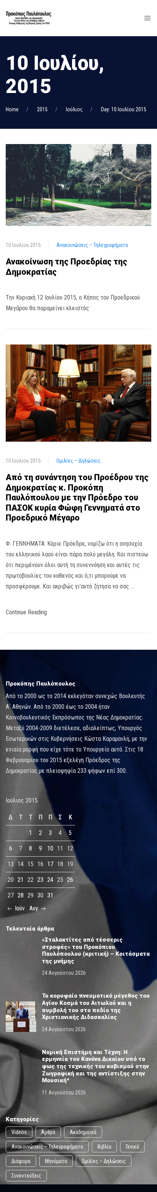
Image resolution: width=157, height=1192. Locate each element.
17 (50, 864)
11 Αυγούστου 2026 (64, 1092)
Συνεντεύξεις (26, 1176)
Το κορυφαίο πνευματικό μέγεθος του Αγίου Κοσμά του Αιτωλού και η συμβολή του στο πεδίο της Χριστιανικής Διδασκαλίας (96, 1006)
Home (12, 109)
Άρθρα (48, 1132)
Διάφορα (20, 1161)
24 (50, 879)
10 (50, 848)
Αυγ (34, 908)
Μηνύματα (56, 1161)
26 (70, 879)
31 (50, 895)
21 (21, 879)
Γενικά (132, 1147)
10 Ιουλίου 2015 (23, 245)
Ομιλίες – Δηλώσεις (78, 461)
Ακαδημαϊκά (83, 1132)
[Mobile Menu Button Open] (147, 18)
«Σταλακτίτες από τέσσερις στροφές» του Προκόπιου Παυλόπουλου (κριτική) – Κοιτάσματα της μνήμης (96, 950)
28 (21, 895)
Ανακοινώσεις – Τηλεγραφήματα (92, 245)
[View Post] (78, 184)
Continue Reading (26, 612)
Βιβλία (104, 1147)
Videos (19, 1132)
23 (40, 879)
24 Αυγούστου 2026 (64, 973)
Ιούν (19, 908)
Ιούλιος (74, 109)
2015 (42, 109)
